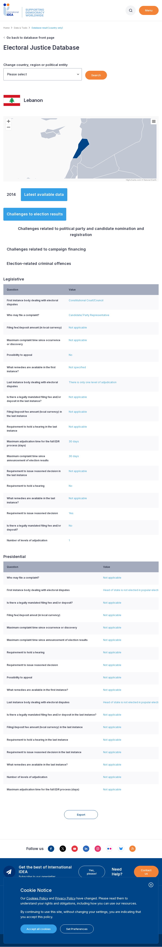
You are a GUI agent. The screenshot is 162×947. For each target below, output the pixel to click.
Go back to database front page (30, 37)
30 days (74, 441)
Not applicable (78, 327)
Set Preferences (77, 929)
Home (6, 28)
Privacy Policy (65, 898)
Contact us (146, 871)
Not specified (77, 367)
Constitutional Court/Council (86, 300)
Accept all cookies (39, 929)
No (70, 354)
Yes (71, 513)
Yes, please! (92, 871)
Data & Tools (20, 28)
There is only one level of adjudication (92, 382)
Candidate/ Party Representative (89, 315)
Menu (149, 10)
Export (81, 814)
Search (96, 75)
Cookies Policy (37, 898)
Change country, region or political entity (35, 65)
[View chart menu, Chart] (154, 121)
